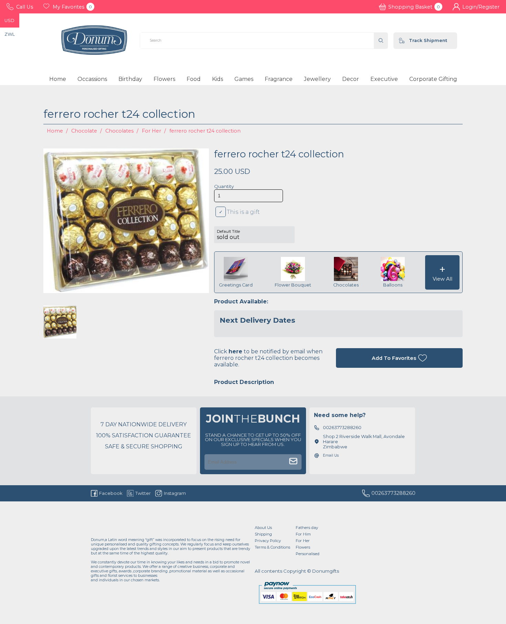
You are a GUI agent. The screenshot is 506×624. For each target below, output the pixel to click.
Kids (217, 79)
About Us (263, 527)
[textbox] (257, 41)
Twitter (143, 493)
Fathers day (307, 527)
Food (194, 79)
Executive (384, 79)
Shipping (263, 534)
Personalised (307, 553)
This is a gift (243, 212)
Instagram (175, 493)
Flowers (164, 79)
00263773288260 (393, 493)
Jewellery (317, 79)
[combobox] (257, 41)
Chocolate (84, 131)
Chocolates (119, 131)
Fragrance (279, 79)
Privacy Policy (268, 540)
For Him (303, 534)
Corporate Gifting (433, 79)
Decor (350, 79)
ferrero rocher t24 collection (205, 131)
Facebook (111, 493)
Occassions (92, 79)
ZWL (9, 34)
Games (243, 79)
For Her (151, 131)
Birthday (130, 79)
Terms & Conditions (272, 547)
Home (57, 79)
